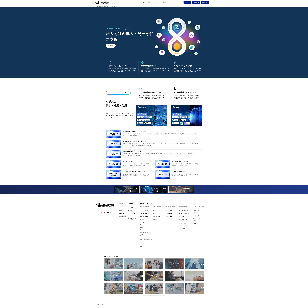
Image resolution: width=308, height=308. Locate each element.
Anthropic (142, 222)
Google (142, 219)
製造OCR (181, 216)
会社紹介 (165, 2)
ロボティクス (196, 221)
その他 (141, 235)
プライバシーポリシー (132, 214)
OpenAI (142, 224)
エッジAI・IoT (196, 218)
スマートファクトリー (184, 224)
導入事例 (121, 210)
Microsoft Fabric (170, 210)
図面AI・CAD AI (183, 210)
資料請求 (196, 2)
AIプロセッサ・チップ (197, 211)
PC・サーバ (196, 215)
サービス (141, 2)
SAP (141, 246)
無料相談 (205, 2)
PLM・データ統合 (184, 213)
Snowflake (169, 216)
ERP (141, 243)
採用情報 (130, 210)
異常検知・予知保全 (184, 220)
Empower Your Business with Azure (118, 92)
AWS (154, 213)
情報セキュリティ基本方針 (132, 218)
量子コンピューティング (144, 228)
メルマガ (187, 2)
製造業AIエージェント (183, 229)
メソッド (156, 2)
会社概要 (130, 208)
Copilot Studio (143, 213)
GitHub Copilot (144, 216)
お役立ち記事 (122, 216)
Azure (154, 210)
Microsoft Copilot (144, 210)
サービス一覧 (122, 213)
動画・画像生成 (144, 232)
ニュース (121, 208)
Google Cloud (156, 216)
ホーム (133, 2)
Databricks (169, 213)
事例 (149, 2)
